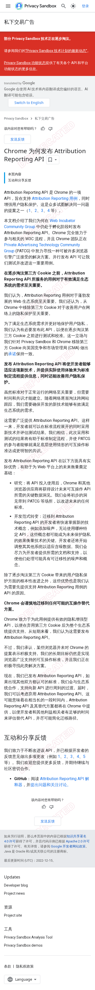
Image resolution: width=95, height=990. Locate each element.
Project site (13, 915)
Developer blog (16, 885)
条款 (7, 966)
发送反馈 (17, 139)
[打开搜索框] (64, 6)
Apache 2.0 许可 (78, 841)
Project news (14, 893)
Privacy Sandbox (16, 118)
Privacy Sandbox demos (23, 945)
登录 (85, 6)
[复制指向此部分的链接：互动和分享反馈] (52, 738)
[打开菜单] (8, 6)
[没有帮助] (50, 128)
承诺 (12, 353)
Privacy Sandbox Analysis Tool (28, 937)
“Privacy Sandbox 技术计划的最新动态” (56, 51)
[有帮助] (43, 128)
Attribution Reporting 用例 (55, 198)
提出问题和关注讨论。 (50, 784)
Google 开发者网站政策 (68, 846)
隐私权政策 (25, 966)
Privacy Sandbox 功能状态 (25, 63)
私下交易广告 (19, 21)
